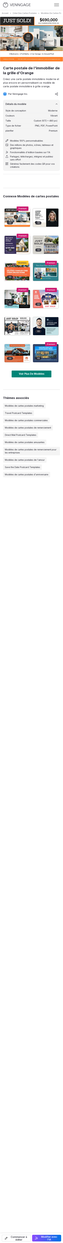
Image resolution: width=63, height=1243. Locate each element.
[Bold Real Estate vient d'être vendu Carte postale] (45, 299)
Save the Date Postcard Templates (22, 467)
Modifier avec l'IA (49, 1238)
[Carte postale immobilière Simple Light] (17, 299)
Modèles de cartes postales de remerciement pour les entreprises (30, 451)
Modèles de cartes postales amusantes (24, 442)
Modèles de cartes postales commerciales (26, 420)
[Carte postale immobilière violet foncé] (17, 245)
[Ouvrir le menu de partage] (56, 94)
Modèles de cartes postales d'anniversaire (26, 474)
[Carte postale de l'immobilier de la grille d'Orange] (17, 218)
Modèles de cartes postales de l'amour (25, 460)
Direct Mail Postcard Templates (20, 435)
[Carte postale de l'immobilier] (45, 272)
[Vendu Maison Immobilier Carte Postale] (45, 353)
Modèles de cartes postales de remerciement (28, 427)
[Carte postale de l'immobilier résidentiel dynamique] (17, 272)
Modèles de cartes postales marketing (24, 405)
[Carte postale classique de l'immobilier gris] (45, 245)
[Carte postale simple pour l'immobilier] (45, 218)
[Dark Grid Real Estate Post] (17, 326)
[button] (16, 1238)
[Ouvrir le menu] (56, 5)
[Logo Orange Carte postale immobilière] (17, 353)
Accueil (5, 13)
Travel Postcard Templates (18, 413)
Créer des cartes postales (25, 13)
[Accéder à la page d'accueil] (17, 4)
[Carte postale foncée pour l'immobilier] (45, 326)
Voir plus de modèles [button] (31, 373)
